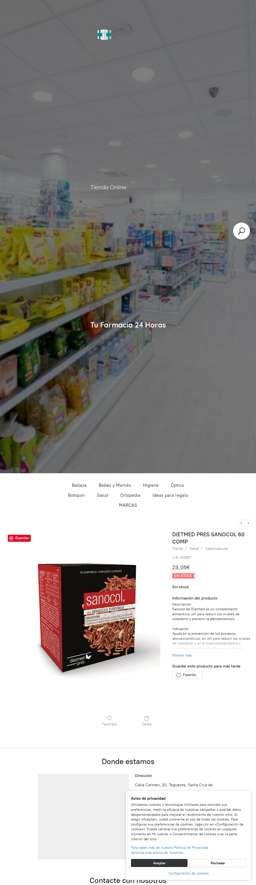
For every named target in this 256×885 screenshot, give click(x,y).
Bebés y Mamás (115, 485)
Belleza (79, 485)
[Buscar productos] (241, 231)
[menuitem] (241, 523)
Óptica (177, 485)
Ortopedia (130, 495)
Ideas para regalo (170, 495)
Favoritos (109, 724)
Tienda (177, 548)
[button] (187, 675)
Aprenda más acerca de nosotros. (157, 852)
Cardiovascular (216, 548)
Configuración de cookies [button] (188, 873)
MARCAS (128, 505)
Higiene (151, 485)
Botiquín (76, 495)
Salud (102, 495)
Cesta (146, 724)
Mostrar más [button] (182, 655)
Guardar (22, 538)
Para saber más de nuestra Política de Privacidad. (170, 848)
